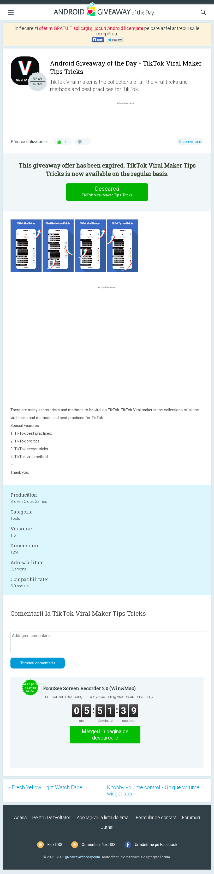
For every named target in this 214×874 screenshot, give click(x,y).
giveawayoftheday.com (82, 857)
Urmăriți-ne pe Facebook (156, 844)
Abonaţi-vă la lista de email (103, 817)
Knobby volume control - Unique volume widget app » (153, 790)
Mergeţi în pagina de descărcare (105, 734)
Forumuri (191, 817)
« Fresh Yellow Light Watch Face (45, 787)
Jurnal (107, 827)
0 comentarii (190, 141)
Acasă (20, 817)
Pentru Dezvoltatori (52, 817)
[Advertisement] (127, 118)
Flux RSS (54, 844)
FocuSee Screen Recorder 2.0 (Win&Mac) (89, 688)
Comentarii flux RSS (99, 844)
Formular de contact (156, 817)
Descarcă (107, 191)
